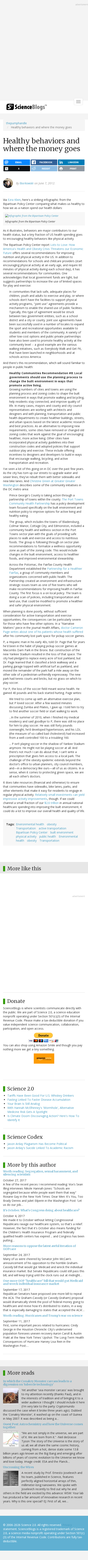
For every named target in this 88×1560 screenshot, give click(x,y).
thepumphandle (16, 123)
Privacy (67, 1525)
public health (47, 836)
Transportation (26, 828)
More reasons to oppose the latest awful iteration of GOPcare (39, 1247)
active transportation (52, 828)
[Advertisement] (44, 51)
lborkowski (27, 183)
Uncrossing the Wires (18, 1467)
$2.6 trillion (51, 803)
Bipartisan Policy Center (31, 832)
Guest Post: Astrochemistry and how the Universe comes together (43, 1425)
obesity (51, 824)
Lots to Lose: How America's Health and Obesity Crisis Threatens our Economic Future (43, 249)
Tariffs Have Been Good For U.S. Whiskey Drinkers (40, 1095)
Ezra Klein (14, 200)
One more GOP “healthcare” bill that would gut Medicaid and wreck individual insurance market (43, 1282)
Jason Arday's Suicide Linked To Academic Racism (40, 1148)
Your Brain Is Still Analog (23, 1104)
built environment (61, 832)
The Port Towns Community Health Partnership (46, 501)
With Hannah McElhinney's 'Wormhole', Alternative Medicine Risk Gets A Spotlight (40, 1110)
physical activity (26, 836)
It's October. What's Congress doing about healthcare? (41, 1210)
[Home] (26, 108)
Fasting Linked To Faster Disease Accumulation (38, 1100)
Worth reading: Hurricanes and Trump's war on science (42, 1315)
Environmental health (30, 824)
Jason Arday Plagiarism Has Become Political (37, 1144)
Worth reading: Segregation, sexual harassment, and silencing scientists (40, 1173)
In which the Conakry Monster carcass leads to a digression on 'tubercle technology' (37, 1382)
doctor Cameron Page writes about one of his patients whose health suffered (43, 630)
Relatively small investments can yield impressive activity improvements (44, 797)
